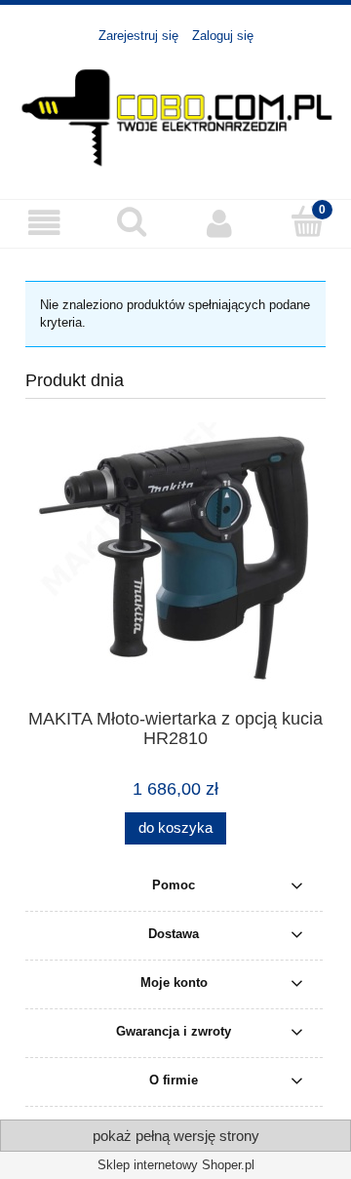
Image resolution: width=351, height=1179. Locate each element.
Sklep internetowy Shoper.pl (176, 1165)
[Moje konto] (219, 223)
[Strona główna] (175, 112)
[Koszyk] (307, 221)
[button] (44, 223)
